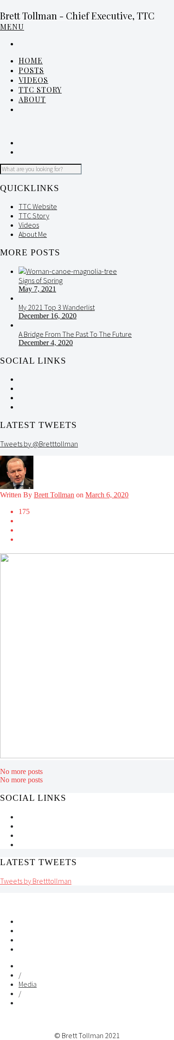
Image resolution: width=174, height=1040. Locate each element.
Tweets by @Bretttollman (39, 443)
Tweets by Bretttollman (35, 880)
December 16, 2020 (48, 316)
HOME (31, 60)
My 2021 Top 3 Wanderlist (57, 307)
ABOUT (32, 99)
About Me (33, 234)
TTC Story (40, 89)
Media (28, 984)
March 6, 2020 (107, 495)
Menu (12, 26)
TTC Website (38, 206)
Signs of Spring (41, 280)
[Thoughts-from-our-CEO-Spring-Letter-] (68, 271)
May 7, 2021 (37, 289)
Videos (29, 224)
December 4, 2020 (46, 343)
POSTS (31, 70)
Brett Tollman (54, 495)
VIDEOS (33, 80)
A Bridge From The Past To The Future (75, 334)
